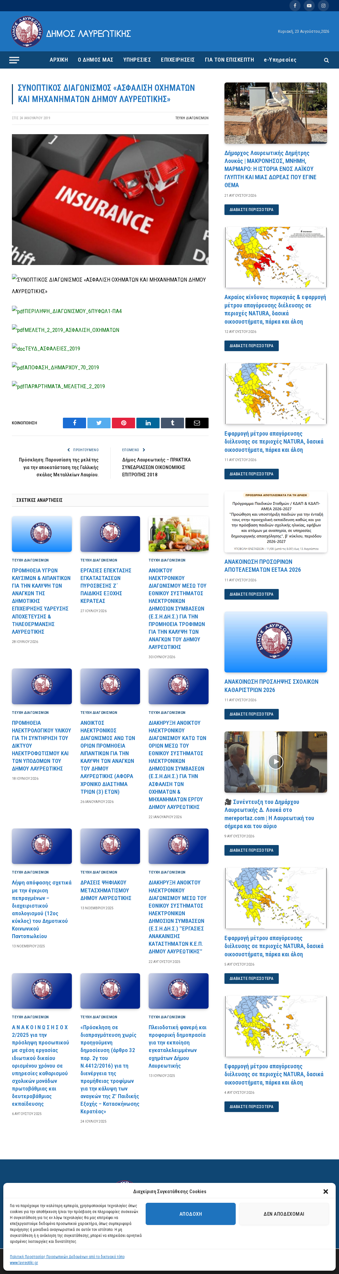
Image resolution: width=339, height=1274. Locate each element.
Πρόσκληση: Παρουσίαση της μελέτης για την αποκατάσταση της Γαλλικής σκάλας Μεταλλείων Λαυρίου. (59, 467)
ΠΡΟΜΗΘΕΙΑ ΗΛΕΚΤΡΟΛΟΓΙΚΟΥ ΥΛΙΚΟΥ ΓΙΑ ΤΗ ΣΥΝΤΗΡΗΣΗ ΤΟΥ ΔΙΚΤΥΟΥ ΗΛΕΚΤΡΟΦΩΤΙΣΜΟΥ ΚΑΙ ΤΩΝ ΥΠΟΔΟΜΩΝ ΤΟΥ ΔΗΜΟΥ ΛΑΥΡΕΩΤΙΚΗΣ (41, 745)
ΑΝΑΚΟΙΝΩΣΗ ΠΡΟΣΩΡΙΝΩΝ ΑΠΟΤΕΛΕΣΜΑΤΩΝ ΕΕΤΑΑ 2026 (262, 565)
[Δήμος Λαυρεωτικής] (72, 31)
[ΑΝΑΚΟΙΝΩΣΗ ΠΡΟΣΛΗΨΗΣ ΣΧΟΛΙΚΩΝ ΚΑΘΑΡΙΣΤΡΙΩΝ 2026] (275, 642)
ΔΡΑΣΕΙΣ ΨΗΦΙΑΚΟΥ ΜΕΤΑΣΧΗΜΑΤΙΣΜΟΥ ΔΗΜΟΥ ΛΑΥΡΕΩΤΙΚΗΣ (105, 890)
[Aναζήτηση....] (326, 60)
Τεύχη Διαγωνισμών (192, 118)
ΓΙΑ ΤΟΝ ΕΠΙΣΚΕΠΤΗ (229, 59)
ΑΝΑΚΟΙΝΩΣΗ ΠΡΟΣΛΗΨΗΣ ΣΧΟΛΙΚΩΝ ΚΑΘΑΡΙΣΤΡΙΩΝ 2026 (271, 685)
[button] (325, 1191)
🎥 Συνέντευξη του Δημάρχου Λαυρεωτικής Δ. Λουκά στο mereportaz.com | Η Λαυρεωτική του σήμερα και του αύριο (269, 813)
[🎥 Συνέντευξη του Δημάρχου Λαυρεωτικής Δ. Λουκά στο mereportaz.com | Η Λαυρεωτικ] (275, 762)
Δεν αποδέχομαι (284, 1214)
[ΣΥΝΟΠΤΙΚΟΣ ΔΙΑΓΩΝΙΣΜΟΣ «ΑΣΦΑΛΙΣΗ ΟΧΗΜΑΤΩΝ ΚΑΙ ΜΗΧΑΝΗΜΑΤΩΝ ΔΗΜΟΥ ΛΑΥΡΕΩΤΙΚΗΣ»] (110, 263)
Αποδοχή (190, 1214)
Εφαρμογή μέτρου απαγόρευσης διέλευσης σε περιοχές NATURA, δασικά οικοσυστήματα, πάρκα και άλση (273, 441)
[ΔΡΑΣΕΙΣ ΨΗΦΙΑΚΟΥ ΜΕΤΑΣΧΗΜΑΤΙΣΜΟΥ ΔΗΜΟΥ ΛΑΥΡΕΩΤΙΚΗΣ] (110, 846)
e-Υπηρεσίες (280, 59)
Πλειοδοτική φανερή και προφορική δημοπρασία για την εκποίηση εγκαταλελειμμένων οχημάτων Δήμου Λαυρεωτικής (178, 1046)
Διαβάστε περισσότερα (251, 209)
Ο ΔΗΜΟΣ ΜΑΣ (96, 59)
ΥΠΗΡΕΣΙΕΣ (137, 59)
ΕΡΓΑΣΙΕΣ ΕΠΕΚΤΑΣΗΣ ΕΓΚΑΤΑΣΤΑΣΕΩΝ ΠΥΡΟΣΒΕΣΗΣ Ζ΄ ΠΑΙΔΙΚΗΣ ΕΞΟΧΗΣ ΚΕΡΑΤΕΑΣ (105, 585)
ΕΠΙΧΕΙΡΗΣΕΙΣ (178, 59)
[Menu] (14, 60)
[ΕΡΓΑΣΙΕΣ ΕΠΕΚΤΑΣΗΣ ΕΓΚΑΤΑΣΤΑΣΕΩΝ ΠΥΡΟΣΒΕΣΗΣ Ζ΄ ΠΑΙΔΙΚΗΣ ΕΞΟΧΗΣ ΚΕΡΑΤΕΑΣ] (110, 534)
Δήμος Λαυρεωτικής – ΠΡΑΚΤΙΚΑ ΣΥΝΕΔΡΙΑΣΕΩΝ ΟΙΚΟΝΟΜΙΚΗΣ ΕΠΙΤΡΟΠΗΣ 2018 (156, 467)
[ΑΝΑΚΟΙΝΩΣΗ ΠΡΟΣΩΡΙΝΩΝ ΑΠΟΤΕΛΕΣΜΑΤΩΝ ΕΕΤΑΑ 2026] (275, 522)
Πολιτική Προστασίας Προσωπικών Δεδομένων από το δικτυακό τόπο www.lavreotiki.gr (67, 1259)
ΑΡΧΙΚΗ (59, 59)
